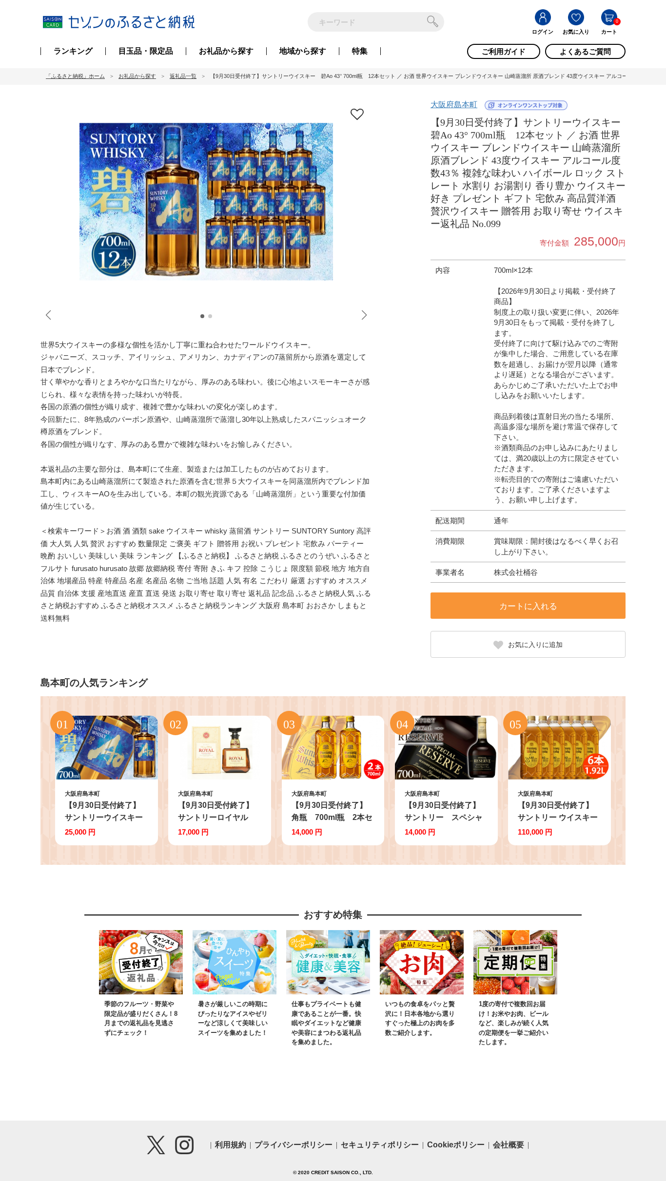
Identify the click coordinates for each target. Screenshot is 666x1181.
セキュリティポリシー (380, 1145)
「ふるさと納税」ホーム (75, 76)
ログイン (542, 32)
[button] (202, 316)
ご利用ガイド (504, 51)
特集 (360, 51)
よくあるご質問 (585, 51)
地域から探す (302, 51)
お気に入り (576, 32)
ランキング (73, 51)
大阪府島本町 (454, 104)
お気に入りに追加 (535, 644)
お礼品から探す (226, 51)
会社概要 (508, 1145)
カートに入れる (528, 606)
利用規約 (230, 1145)
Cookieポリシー (456, 1145)
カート (609, 32)
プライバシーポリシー (294, 1145)
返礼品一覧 (183, 76)
